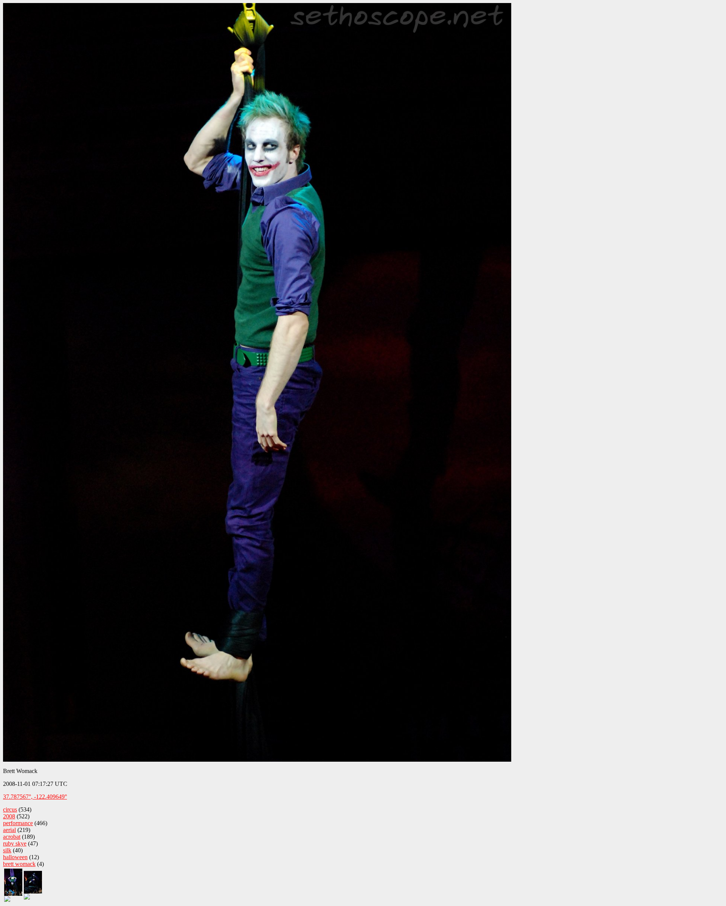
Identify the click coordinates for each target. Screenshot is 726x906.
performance (18, 823)
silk (7, 850)
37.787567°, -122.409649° (35, 796)
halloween (15, 857)
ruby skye (14, 843)
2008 (9, 816)
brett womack (19, 864)
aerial (9, 830)
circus (10, 809)
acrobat (11, 836)
